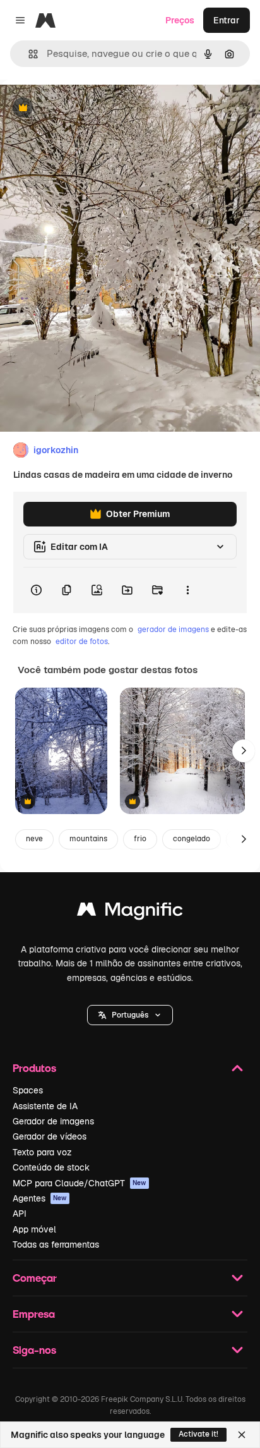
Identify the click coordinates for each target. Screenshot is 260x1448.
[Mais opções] (187, 590)
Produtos (34, 1067)
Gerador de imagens (53, 1121)
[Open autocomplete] (28, 54)
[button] (130, 1015)
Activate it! (198, 1434)
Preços (179, 20)
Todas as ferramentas (56, 1244)
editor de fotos (82, 641)
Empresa (34, 1313)
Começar (35, 1277)
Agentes (40, 1198)
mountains (88, 839)
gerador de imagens (173, 629)
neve (34, 839)
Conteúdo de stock (51, 1167)
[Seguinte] (243, 751)
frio (140, 839)
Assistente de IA (45, 1106)
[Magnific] (130, 912)
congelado (191, 839)
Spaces (28, 1090)
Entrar (226, 20)
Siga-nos (34, 1349)
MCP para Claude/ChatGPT (79, 1183)
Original (80, 108)
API (20, 1213)
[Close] (241, 1434)
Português (130, 1015)
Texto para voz (42, 1152)
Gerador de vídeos (49, 1136)
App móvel (34, 1229)
